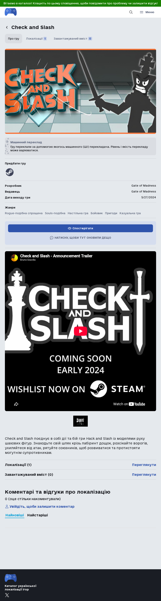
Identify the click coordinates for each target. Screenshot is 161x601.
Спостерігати (82, 228)
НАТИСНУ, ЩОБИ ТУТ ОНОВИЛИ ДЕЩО (83, 237)
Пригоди (111, 213)
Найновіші (14, 515)
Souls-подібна (55, 213)
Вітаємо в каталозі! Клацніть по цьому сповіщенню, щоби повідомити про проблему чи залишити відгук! (81, 3)
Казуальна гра (130, 213)
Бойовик (97, 213)
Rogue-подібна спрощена (24, 213)
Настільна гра (78, 213)
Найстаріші (37, 515)
